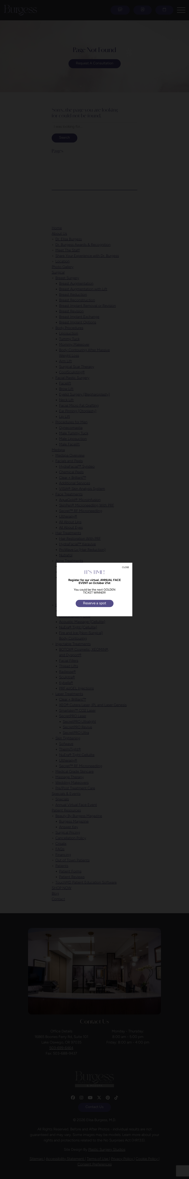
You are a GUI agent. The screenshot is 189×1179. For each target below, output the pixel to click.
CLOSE (125, 567)
